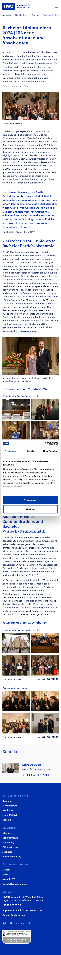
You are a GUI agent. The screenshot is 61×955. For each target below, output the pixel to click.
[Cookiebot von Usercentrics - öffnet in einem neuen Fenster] (45, 443)
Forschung (8, 842)
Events (6, 874)
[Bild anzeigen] (16, 409)
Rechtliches (22, 910)
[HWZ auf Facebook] (29, 923)
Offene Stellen (10, 846)
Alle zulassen (30, 500)
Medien (6, 869)
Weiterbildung (9, 805)
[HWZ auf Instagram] (10, 923)
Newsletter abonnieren (14, 883)
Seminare (7, 810)
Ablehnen (30, 509)
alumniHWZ (8, 879)
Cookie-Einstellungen (14, 914)
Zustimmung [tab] (11, 451)
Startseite (6, 15)
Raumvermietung (11, 856)
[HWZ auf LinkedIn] (4, 923)
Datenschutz (37, 910)
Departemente (10, 837)
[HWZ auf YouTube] (16, 923)
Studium (7, 800)
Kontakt (6, 819)
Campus (35, 15)
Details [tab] (30, 451)
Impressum (8, 910)
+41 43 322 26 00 (11, 904)
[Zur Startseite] (17, 6)
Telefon (31, 774)
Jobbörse (7, 851)
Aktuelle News (21, 15)
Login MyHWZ (10, 814)
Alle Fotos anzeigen (12, 678)
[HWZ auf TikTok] (23, 923)
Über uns (7, 832)
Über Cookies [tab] (50, 451)
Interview (24, 330)
